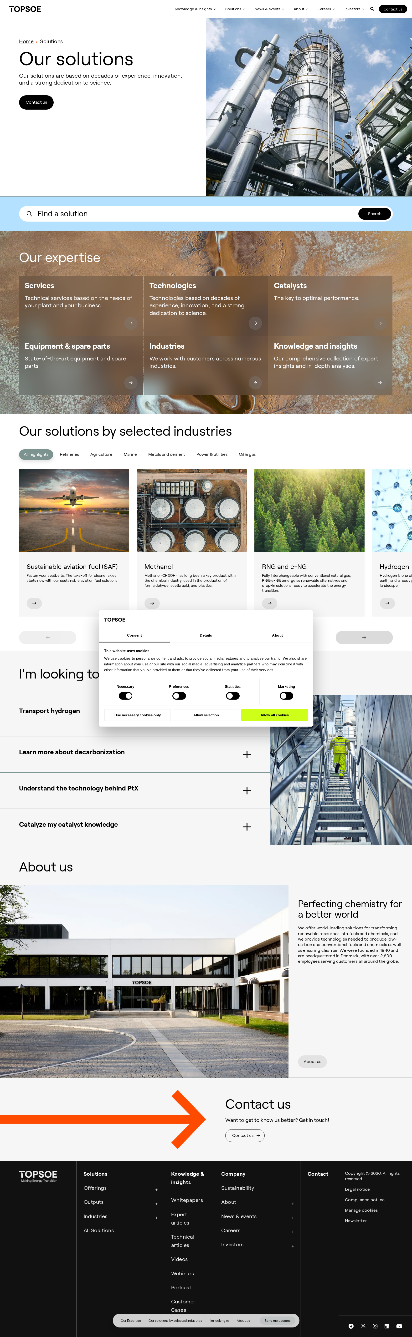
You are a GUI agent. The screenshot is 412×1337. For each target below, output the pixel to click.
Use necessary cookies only (137, 715)
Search (374, 213)
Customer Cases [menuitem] (183, 1306)
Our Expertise (131, 1320)
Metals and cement (166, 454)
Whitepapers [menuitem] (187, 1200)
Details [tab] (206, 635)
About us (243, 1320)
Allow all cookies (275, 715)
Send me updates (278, 1320)
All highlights (36, 454)
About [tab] (277, 635)
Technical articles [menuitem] (183, 1241)
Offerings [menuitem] (95, 1188)
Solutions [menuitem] (233, 9)
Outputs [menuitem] (94, 1202)
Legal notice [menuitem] (357, 1189)
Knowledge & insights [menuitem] (193, 9)
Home (26, 41)
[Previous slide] (47, 637)
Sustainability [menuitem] (237, 1188)
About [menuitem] (299, 9)
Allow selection (206, 715)
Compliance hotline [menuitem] (365, 1199)
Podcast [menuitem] (181, 1287)
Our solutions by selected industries (175, 1320)
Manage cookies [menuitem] (361, 1210)
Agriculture (101, 454)
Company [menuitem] (233, 1174)
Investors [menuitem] (352, 9)
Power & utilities (211, 454)
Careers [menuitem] (324, 9)
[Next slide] (364, 637)
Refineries (69, 454)
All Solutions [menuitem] (99, 1230)
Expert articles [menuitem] (180, 1218)
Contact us (393, 9)
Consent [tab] (134, 635)
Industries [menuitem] (96, 1216)
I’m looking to (219, 1320)
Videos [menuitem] (179, 1259)
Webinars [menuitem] (182, 1273)
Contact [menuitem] (318, 1174)
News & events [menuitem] (267, 9)
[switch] (179, 696)
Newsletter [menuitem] (356, 1220)
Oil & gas (247, 454)
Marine (130, 454)
